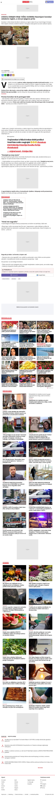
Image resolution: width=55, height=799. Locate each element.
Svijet (4, 481)
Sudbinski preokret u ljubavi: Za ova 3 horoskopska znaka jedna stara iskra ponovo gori (40, 683)
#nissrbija (23, 145)
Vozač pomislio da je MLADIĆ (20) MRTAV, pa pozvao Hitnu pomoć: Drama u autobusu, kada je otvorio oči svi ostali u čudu (14, 533)
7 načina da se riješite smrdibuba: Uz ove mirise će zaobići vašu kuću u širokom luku (40, 608)
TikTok (43, 787)
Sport (15, 780)
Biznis (2, 787)
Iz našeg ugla (30, 782)
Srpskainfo (6, 70)
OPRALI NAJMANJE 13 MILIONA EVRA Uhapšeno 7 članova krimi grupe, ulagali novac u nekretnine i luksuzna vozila (40, 533)
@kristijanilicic (10, 136)
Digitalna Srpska (31, 780)
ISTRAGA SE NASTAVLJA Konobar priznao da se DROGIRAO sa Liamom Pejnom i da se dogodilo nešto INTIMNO (13, 485)
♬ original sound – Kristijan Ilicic (20, 151)
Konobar (14, 278)
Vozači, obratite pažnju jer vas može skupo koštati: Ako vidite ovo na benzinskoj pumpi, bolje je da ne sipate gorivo (40, 634)
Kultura (16, 789)
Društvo (31, 457)
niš (19, 278)
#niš (9, 145)
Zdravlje (16, 782)
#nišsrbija (15, 145)
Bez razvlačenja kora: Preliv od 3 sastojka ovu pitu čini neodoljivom (13, 706)
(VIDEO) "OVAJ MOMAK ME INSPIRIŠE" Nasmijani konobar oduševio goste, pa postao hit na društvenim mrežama (14, 413)
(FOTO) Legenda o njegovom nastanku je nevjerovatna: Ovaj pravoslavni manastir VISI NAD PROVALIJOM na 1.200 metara (14, 609)
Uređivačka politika (34, 794)
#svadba (30, 145)
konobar (3, 93)
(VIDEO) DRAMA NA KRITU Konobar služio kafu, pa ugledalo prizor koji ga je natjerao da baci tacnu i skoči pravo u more (13, 208)
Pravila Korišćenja (19, 794)
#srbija (37, 145)
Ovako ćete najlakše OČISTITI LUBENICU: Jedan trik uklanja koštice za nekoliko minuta (14, 633)
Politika (2, 782)
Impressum (3, 794)
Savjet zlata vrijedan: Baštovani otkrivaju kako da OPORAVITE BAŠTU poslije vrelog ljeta (14, 658)
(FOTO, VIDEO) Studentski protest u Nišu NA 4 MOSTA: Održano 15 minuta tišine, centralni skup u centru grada (40, 461)
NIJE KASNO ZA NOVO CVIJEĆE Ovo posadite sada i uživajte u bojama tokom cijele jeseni (39, 585)
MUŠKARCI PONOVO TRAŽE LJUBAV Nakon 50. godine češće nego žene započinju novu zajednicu (39, 707)
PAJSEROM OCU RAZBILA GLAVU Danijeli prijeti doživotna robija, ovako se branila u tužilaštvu (40, 402)
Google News (41, 275)
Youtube (43, 785)
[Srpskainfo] (27, 2)
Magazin (3, 14)
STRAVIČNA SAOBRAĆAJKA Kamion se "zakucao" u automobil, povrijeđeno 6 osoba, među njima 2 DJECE (40, 508)
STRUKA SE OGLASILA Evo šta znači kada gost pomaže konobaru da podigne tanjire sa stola (12, 214)
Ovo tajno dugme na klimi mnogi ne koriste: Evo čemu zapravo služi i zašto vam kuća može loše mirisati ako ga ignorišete (40, 659)
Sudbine (16, 785)
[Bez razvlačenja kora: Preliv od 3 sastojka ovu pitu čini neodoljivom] (14, 695)
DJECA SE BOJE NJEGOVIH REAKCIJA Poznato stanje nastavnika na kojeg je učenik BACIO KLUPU (40, 484)
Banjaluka (30, 784)
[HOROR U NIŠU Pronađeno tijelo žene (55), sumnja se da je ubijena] (14, 497)
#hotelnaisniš (12, 147)
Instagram (44, 784)
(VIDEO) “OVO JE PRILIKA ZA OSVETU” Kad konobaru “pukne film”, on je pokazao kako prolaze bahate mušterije (13, 202)
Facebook (44, 780)
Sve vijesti (3, 780)
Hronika (31, 398)
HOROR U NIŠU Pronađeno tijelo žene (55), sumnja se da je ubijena (14, 507)
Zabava (16, 784)
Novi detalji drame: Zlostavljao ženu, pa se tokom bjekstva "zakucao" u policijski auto (14, 461)
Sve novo (40, 767)
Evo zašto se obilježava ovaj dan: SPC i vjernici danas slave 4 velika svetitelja (14, 682)
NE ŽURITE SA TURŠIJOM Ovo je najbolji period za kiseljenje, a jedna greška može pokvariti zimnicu (13, 585)
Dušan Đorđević (6, 278)
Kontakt (26, 794)
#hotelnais (41, 142)
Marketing (10, 794)
